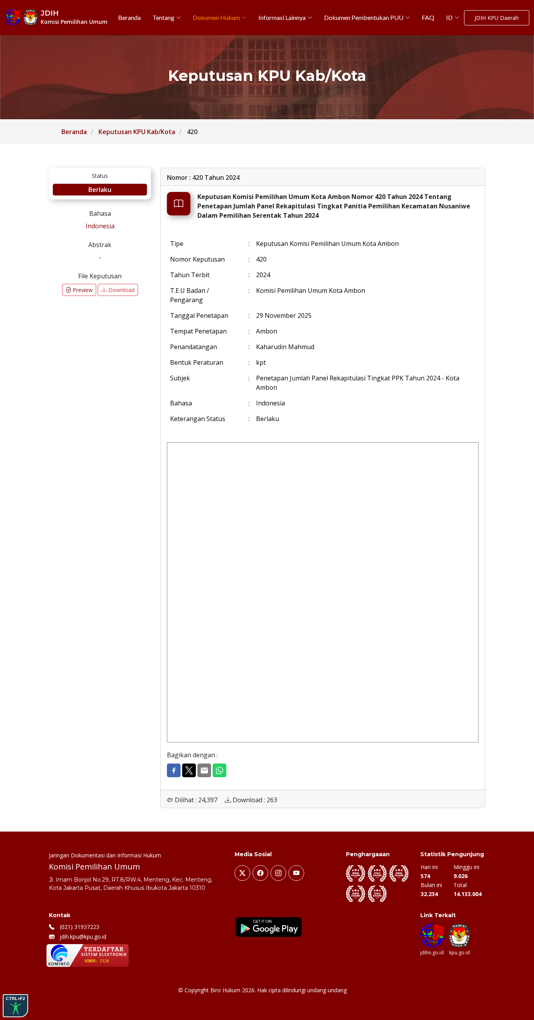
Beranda (74, 131)
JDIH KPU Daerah (497, 18)
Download (120, 290)
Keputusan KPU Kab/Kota (137, 131)
